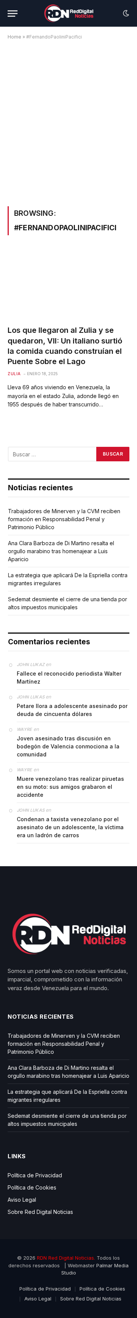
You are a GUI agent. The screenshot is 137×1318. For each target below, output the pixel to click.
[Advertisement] (68, 121)
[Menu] (13, 13)
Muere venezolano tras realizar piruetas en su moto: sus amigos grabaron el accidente (70, 786)
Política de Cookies (32, 1187)
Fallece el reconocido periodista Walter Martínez (69, 677)
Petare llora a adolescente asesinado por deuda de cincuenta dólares (72, 710)
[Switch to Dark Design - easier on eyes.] (125, 13)
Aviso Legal (22, 1199)
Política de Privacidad (35, 1175)
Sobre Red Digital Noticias (40, 1212)
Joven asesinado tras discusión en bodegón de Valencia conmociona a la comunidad (68, 746)
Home (14, 37)
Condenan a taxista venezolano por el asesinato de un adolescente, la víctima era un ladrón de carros (70, 827)
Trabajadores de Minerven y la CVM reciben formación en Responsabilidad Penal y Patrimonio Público (64, 519)
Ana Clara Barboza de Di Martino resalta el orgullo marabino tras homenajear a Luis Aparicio (61, 551)
